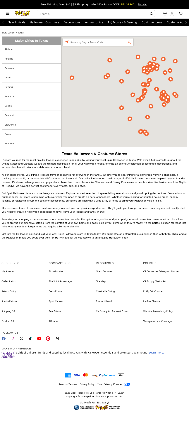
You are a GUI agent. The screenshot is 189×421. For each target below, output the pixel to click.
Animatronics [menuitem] (94, 22)
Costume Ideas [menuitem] (152, 22)
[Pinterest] (48, 338)
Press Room (55, 291)
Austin (8, 77)
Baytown (9, 87)
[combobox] (96, 13)
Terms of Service (68, 384)
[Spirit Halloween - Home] (23, 13)
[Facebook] (3, 338)
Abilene (9, 49)
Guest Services (104, 271)
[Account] (172, 13)
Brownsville (10, 125)
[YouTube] (39, 338)
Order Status (8, 281)
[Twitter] (21, 338)
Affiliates (53, 321)
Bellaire (9, 106)
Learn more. (156, 352)
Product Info (8, 321)
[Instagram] (12, 338)
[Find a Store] (165, 13)
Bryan (8, 134)
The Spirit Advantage (60, 281)
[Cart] (181, 14)
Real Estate (55, 311)
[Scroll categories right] (186, 22)
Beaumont (10, 96)
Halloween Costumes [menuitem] (44, 22)
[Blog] (57, 338)
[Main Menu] (7, 13)
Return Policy (8, 291)
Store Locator (9, 32)
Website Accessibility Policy (158, 311)
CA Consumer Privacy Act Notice (160, 271)
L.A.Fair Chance (151, 301)
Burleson (9, 143)
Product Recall (104, 301)
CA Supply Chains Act (154, 281)
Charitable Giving (105, 291)
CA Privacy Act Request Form (112, 311)
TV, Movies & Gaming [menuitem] (122, 22)
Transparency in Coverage (157, 321)
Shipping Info (8, 311)
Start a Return (9, 301)
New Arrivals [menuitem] (16, 22)
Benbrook (10, 115)
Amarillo (9, 59)
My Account (8, 271)
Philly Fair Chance (152, 291)
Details (142, 4)
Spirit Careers (56, 301)
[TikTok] (30, 338)
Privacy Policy (87, 384)
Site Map (101, 281)
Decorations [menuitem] (72, 22)
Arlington (9, 68)
